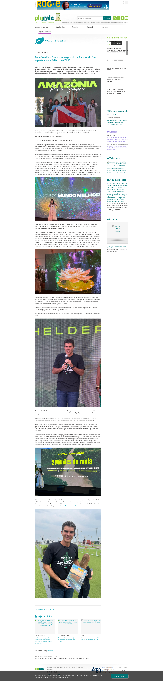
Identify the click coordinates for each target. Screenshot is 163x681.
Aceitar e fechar (119, 676)
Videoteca (114, 158)
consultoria (87, 22)
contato (126, 22)
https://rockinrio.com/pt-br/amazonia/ (70, 506)
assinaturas (71, 22)
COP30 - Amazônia (55, 40)
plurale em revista (41, 27)
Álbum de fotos (117, 179)
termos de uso (95, 22)
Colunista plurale (118, 110)
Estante (113, 219)
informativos (104, 22)
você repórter (119, 22)
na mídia (111, 22)
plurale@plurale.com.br (53, 669)
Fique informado (44, 31)
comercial (64, 22)
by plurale (60, 27)
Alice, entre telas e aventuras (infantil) (116, 247)
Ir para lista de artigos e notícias (44, 609)
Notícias (75, 27)
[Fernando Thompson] (117, 115)
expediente (79, 22)
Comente (50, 651)
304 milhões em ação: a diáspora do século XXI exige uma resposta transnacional (117, 122)
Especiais (90, 27)
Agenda (105, 27)
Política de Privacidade (92, 675)
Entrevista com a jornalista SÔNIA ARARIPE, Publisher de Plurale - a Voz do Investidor (116, 170)
